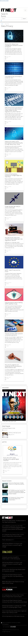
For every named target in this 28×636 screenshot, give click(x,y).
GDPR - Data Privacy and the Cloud (12, 270)
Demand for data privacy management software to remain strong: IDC (14, 45)
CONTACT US (14, 622)
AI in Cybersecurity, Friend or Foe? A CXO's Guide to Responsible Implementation (16, 498)
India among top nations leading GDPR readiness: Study (13, 303)
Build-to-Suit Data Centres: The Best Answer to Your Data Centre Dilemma (16, 483)
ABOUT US (4, 622)
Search (24, 18)
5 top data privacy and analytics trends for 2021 (13, 77)
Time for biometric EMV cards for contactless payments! (14, 334)
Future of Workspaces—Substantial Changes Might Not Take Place (13, 175)
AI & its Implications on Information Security (13, 616)
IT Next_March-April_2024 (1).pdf (9, 421)
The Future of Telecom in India (8, 428)
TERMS (18, 622)
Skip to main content (4, 0)
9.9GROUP (9, 622)
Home (2, 23)
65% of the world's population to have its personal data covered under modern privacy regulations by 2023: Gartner (14, 110)
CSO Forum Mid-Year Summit (15, 432)
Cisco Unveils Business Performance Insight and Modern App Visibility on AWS (14, 611)
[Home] (8, 10)
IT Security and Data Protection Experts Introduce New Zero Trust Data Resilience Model (14, 601)
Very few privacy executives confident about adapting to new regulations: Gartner (14, 239)
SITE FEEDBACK (5, 624)
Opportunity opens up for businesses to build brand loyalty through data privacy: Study (14, 143)
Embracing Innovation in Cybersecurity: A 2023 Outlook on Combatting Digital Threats (14, 606)
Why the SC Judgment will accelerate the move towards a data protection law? (13, 366)
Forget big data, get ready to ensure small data (12, 207)
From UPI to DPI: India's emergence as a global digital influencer (11, 459)
